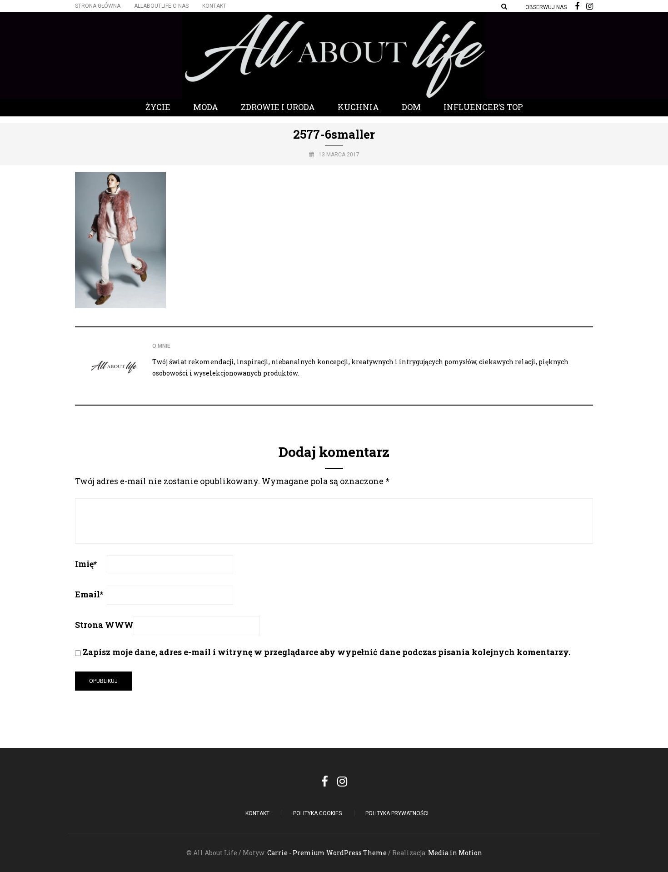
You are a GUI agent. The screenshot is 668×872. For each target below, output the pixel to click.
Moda (205, 106)
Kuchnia (358, 106)
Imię (86, 563)
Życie (157, 106)
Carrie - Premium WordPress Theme (327, 852)
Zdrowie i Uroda (278, 106)
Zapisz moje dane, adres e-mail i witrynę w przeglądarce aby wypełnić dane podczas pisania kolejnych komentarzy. (326, 651)
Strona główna (97, 6)
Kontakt (214, 6)
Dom (411, 106)
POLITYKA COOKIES (317, 813)
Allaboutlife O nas (161, 6)
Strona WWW (104, 624)
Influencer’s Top (483, 106)
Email (89, 594)
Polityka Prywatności (397, 813)
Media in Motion (455, 852)
